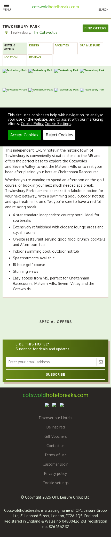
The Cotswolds (44, 32)
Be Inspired (55, 427)
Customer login (55, 464)
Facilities (62, 45)
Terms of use (55, 455)
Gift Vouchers (55, 436)
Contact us (55, 445)
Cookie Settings (58, 123)
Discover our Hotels (55, 418)
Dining (34, 45)
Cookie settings (56, 483)
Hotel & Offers (9, 47)
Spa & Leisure (90, 45)
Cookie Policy (32, 123)
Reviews (35, 57)
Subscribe (55, 375)
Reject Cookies (59, 134)
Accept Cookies (24, 134)
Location (11, 57)
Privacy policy (55, 473)
